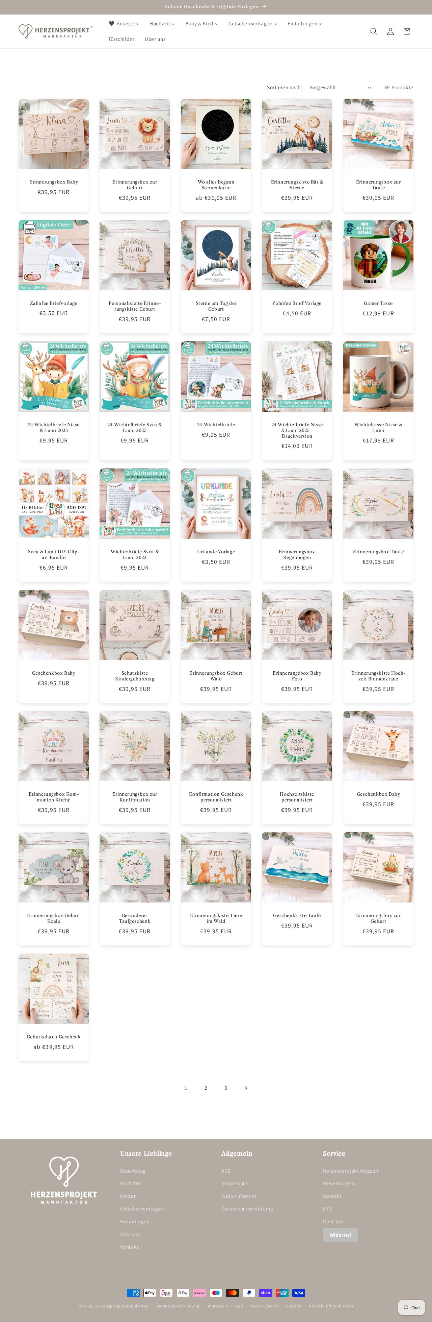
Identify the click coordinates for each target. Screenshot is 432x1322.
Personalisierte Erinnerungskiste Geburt (135, 306)
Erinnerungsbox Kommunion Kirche (54, 796)
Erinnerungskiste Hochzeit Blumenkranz (378, 675)
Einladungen (135, 1221)
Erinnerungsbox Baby (53, 182)
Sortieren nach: (284, 87)
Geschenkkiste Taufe (297, 915)
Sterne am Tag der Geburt (215, 306)
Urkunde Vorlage (216, 551)
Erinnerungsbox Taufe (378, 551)
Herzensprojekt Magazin (351, 1170)
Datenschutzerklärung (247, 1208)
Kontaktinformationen (331, 1305)
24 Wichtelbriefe (216, 424)
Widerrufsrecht (238, 1196)
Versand (294, 1305)
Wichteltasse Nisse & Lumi (378, 427)
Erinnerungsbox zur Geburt (134, 184)
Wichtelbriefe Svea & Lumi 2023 (135, 554)
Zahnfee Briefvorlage (54, 303)
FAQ (327, 1208)
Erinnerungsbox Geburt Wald (216, 675)
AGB (226, 1170)
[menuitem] (123, 23)
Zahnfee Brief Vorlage (297, 303)
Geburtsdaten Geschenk (54, 1036)
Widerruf (340, 1234)
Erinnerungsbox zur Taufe (378, 184)
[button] (374, 31)
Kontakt (129, 1246)
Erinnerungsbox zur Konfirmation (134, 796)
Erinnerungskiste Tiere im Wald (216, 918)
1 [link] (186, 1087)
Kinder (128, 1196)
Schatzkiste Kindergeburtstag (135, 675)
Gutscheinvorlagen (142, 1208)
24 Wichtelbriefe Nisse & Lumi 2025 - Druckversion (297, 430)
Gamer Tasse (378, 303)
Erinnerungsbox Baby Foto (297, 675)
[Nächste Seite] (246, 1088)
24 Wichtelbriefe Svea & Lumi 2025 (135, 427)
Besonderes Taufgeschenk (135, 918)
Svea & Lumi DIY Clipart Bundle (54, 554)
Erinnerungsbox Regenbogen (297, 554)
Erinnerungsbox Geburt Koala (53, 918)
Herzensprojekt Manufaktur (121, 1305)
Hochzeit (130, 1183)
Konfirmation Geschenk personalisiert (216, 796)
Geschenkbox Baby (54, 673)
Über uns (130, 1234)
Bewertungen (338, 1183)
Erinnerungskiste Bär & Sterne (297, 184)
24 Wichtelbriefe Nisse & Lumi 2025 (54, 427)
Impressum (234, 1183)
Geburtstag (133, 1170)
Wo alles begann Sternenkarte (215, 184)
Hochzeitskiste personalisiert (297, 796)
